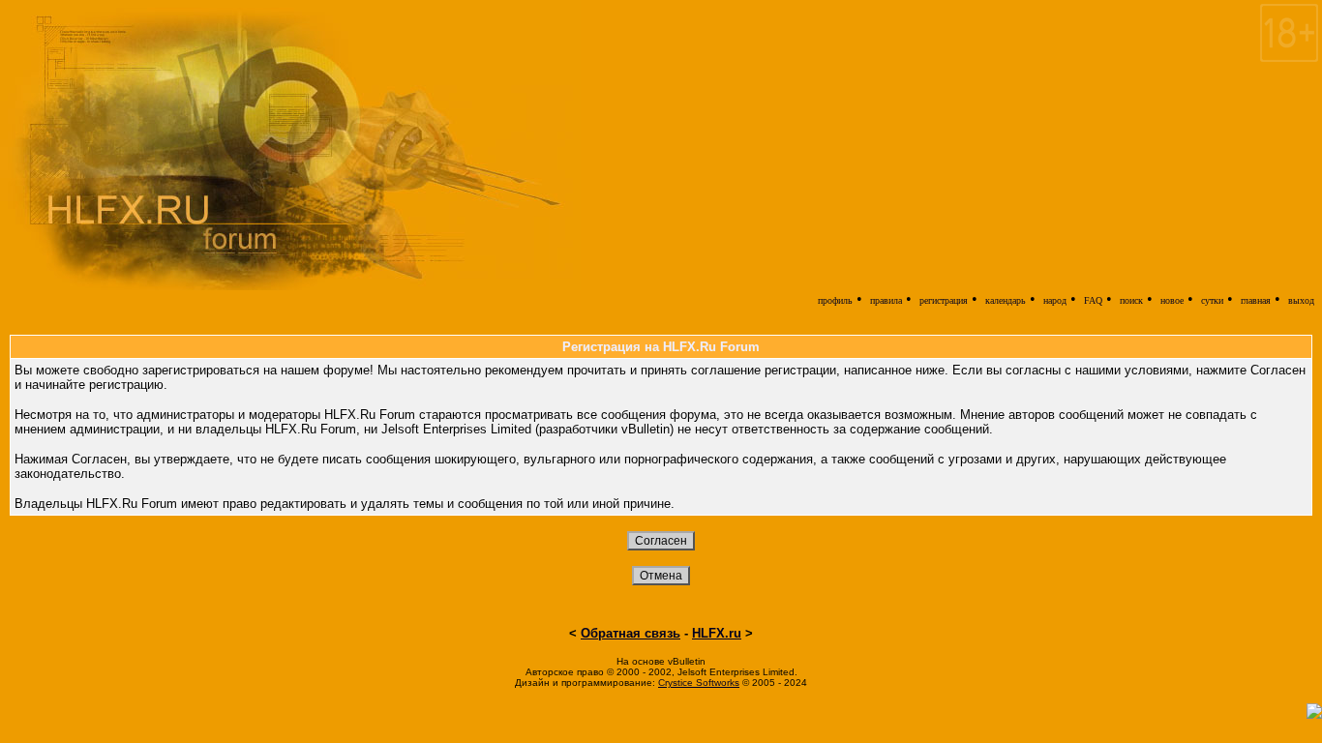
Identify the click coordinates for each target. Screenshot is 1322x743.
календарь (1005, 300)
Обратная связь (630, 633)
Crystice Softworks (698, 682)
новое (1172, 300)
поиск (1131, 300)
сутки (1212, 300)
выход (1301, 300)
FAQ (1093, 300)
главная (1256, 300)
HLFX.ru (716, 633)
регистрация (943, 300)
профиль (835, 300)
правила (886, 300)
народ (1055, 300)
